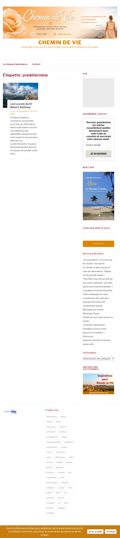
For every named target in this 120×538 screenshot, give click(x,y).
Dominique (23, 111)
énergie (61, 508)
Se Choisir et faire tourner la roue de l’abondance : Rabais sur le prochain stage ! (97, 271)
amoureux (51, 427)
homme (61, 472)
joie (69, 472)
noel (62, 477)
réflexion (51, 487)
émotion (50, 508)
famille (59, 462)
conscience (52, 447)
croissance (60, 452)
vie (59, 503)
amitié (49, 422)
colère (64, 437)
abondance (52, 416)
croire (49, 452)
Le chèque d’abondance (15, 64)
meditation (51, 477)
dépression (60, 457)
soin (65, 492)
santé (49, 492)
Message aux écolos (93, 309)
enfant (50, 462)
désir (71, 457)
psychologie (52, 482)
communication (53, 442)
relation (64, 482)
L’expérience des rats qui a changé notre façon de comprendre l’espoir (96, 302)
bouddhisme (52, 437)
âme (66, 503)
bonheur (63, 432)
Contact (36, 64)
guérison (60, 467)
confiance (68, 442)
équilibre (50, 513)
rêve (70, 487)
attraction (51, 432)
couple (64, 447)
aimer (63, 416)
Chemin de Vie (60, 42)
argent (62, 427)
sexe (57, 492)
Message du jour (91, 313)
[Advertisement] (98, 92)
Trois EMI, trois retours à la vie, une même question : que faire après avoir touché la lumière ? (98, 283)
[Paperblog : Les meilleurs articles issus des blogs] (10, 413)
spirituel (50, 498)
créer (49, 457)
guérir (49, 467)
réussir (61, 487)
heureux (50, 472)
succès (61, 498)
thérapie (50, 503)
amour (59, 422)
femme (69, 462)
